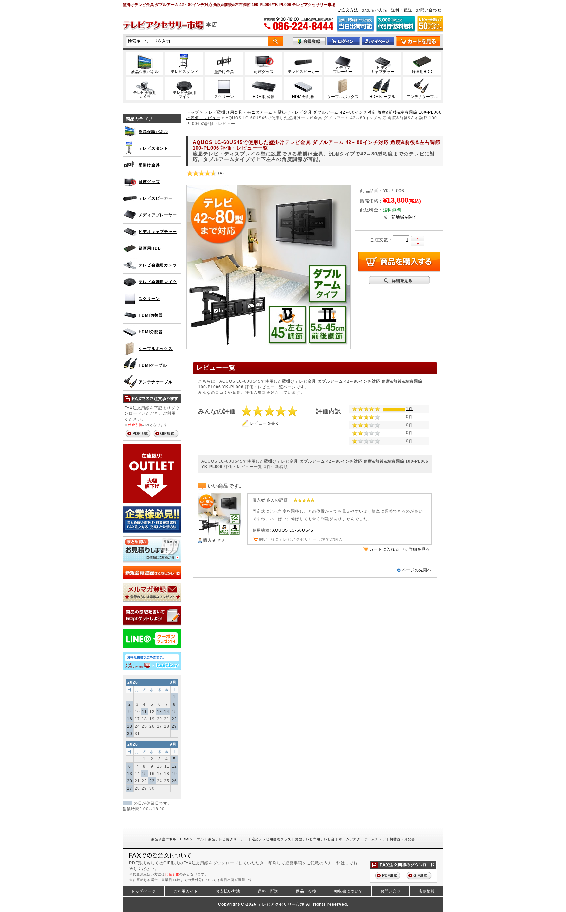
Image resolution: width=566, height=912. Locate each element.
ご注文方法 (347, 10)
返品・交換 (306, 891)
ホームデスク (349, 839)
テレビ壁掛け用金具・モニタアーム (238, 112)
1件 (409, 409)
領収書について (348, 891)
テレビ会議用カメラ (158, 265)
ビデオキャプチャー (158, 231)
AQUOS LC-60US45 (292, 530)
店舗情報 (426, 891)
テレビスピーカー (156, 198)
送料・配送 (401, 10)
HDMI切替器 (151, 315)
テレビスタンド (153, 148)
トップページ (143, 891)
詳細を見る (419, 549)
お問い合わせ (429, 10)
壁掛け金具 (149, 165)
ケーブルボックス (156, 348)
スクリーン (149, 298)
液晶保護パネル (153, 131)
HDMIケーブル (153, 365)
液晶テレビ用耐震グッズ (271, 839)
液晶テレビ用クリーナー (228, 839)
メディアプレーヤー (158, 215)
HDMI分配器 (151, 332)
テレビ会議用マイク (158, 282)
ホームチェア (375, 839)
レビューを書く (265, 423)
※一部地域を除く (400, 217)
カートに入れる (384, 549)
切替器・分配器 (402, 839)
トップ (192, 112)
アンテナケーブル (156, 382)
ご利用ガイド (185, 891)
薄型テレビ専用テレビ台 (315, 839)
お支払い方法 (374, 10)
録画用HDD (150, 248)
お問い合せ (390, 891)
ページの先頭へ (417, 570)
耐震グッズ (149, 181)
